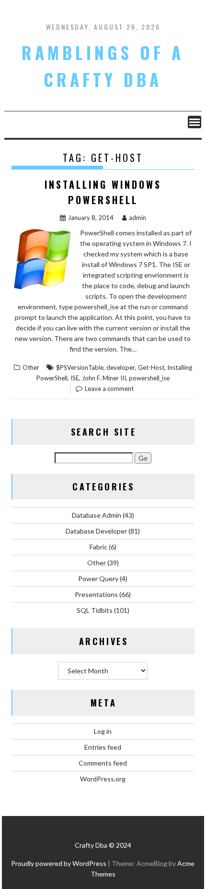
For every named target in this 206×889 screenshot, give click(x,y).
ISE (74, 378)
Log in (103, 731)
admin (137, 217)
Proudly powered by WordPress (58, 863)
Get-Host (151, 367)
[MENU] (194, 122)
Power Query (98, 578)
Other (31, 367)
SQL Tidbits (95, 610)
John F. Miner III (104, 378)
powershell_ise (149, 378)
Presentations (96, 594)
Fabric (98, 547)
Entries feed (102, 747)
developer (120, 367)
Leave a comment (109, 388)
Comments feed (103, 763)
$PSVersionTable (79, 367)
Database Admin (96, 515)
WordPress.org (103, 779)
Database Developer (96, 531)
